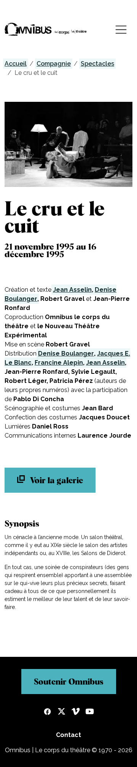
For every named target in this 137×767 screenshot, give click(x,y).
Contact (68, 735)
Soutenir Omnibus (69, 681)
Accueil (16, 63)
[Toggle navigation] (121, 29)
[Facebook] (47, 712)
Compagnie (54, 63)
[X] (61, 712)
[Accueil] (46, 29)
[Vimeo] (76, 712)
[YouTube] (90, 712)
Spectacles (97, 63)
